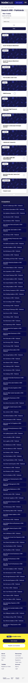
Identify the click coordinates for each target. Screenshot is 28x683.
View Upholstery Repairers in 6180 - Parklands (11, 603)
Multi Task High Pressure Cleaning (10, 110)
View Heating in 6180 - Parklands (11, 374)
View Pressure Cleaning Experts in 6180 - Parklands (13, 479)
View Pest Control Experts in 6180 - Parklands (14, 463)
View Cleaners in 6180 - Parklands (11, 298)
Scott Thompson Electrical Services (10, 61)
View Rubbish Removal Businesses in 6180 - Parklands (13, 524)
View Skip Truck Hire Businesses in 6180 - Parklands (13, 564)
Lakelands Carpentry (9, 142)
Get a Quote (14, 640)
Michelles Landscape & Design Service (12, 126)
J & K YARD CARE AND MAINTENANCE (9, 158)
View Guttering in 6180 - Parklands (11, 366)
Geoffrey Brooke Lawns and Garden (11, 175)
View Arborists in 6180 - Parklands (11, 217)
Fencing (4, 82)
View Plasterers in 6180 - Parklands (11, 467)
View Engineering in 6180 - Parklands (12, 324)
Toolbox (3, 658)
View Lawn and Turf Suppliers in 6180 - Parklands (12, 424)
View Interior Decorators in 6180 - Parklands (13, 403)
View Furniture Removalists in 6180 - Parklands (11, 350)
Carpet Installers (6, 180)
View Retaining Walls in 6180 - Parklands (12, 510)
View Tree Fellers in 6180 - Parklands (12, 599)
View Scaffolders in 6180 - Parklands (12, 533)
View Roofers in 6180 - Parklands (11, 519)
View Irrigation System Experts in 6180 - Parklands (12, 407)
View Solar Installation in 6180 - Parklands (13, 568)
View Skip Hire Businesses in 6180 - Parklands (11, 559)
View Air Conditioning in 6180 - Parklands (13, 205)
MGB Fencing (7, 93)
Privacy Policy (12, 678)
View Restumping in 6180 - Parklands (12, 506)
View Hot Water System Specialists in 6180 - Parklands (13, 393)
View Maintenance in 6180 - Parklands (12, 444)
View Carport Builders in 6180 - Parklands (13, 282)
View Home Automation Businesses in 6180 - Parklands (13, 378)
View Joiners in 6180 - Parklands (11, 412)
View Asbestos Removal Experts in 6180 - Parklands (13, 225)
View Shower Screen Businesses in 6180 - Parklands (13, 554)
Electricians (5, 35)
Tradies (5, 7)
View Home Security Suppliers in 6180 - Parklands (12, 388)
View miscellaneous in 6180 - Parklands (12, 448)
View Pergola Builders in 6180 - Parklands (13, 460)
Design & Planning (6, 115)
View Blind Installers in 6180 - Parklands (12, 247)
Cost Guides (18, 655)
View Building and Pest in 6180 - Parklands (13, 258)
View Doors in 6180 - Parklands (10, 313)
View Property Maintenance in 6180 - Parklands (12, 489)
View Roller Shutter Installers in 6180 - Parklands (12, 515)
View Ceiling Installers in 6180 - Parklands (13, 286)
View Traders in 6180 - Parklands (11, 595)
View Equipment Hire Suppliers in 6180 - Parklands (12, 329)
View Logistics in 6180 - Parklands (11, 441)
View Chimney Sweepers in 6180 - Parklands (13, 290)
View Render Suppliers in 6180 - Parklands (13, 498)
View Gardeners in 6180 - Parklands (11, 358)
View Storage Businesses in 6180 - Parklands (14, 576)
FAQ (2, 660)
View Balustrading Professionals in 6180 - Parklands (13, 239)
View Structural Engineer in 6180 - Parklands (13, 580)
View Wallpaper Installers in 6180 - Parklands (13, 613)
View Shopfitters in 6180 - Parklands (11, 550)
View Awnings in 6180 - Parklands (11, 234)
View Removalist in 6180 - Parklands (11, 494)
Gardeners (5, 163)
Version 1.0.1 (23, 678)
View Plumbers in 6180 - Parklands (11, 471)
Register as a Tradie (6, 666)
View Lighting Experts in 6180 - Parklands (13, 433)
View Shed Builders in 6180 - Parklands (12, 546)
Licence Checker (19, 658)
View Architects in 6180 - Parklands (11, 220)
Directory (3, 655)
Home (2, 7)
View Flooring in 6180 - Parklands (11, 346)
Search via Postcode (6, 15)
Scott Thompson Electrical (10, 45)
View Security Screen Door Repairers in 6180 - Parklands (14, 538)
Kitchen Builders (6, 67)
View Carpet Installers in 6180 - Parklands (13, 279)
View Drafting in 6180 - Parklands (11, 317)
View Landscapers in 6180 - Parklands (12, 419)
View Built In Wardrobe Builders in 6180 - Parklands (12, 263)
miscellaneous (5, 147)
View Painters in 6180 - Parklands (11, 452)
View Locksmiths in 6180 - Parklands (11, 437)
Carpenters (5, 131)
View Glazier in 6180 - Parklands (10, 362)
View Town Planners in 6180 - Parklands (12, 591)
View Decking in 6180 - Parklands (11, 305)
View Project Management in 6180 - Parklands (11, 484)
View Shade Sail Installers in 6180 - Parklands (13, 542)
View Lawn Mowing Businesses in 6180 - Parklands (12, 429)
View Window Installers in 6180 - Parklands (13, 620)
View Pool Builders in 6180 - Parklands (12, 475)
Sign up (17, 666)
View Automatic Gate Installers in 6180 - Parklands (12, 230)
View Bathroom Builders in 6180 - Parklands (13, 243)
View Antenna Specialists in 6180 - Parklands (13, 209)
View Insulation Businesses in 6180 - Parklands (11, 398)
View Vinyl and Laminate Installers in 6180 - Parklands (13, 608)
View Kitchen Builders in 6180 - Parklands (13, 415)
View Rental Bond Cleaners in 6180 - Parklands (11, 502)
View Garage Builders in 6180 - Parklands (13, 355)
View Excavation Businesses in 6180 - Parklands (12, 334)
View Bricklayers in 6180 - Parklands (11, 251)
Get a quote (19, 2)
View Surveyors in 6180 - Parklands (11, 584)
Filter (14, 28)
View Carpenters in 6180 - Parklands (11, 271)
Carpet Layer (7, 191)
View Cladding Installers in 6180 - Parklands (13, 294)
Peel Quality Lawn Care (10, 77)
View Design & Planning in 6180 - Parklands (13, 309)
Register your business (14, 645)
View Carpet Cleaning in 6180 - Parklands (13, 275)
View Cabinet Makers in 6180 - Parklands (13, 267)
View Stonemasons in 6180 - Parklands (12, 572)
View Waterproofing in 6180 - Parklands (12, 617)
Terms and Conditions (17, 678)
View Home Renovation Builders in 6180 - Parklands (13, 383)
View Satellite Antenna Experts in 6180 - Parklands (12, 529)
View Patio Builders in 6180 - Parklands (12, 456)
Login (2, 668)
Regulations (18, 660)
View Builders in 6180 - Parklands (11, 255)
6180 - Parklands (11, 7)
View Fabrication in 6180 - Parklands (11, 338)
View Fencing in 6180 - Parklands (11, 342)
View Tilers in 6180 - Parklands (10, 588)
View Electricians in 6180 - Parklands (11, 320)
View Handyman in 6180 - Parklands (11, 370)
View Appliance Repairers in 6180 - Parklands (14, 213)
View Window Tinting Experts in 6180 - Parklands (12, 625)
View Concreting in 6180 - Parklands (11, 301)
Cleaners (4, 98)
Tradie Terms (18, 662)
